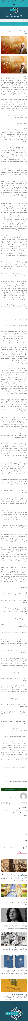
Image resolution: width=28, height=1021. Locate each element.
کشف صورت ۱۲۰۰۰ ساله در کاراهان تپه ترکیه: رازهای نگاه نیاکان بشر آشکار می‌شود (14, 874)
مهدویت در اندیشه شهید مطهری (17, 30)
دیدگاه (25, 815)
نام (26, 834)
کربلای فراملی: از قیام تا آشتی (20, 924)
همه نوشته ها (13, 797)
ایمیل (25, 840)
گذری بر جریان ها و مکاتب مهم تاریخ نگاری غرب (15, 948)
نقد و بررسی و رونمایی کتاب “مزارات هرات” (16, 994)
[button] (14, 5)
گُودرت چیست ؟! (23, 900)
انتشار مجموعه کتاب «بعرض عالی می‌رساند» (16, 970)
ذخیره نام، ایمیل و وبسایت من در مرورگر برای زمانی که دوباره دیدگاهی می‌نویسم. (15, 848)
